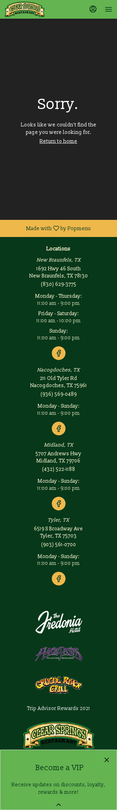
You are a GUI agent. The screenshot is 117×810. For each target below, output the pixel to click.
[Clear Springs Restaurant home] (33, 9)
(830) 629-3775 (58, 284)
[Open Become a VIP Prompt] (58, 804)
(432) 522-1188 (58, 469)
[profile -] (93, 9)
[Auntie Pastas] (58, 653)
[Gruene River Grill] (58, 684)
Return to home (58, 141)
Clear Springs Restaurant (58, 735)
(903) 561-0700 (58, 545)
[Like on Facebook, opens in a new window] (59, 360)
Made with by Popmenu (48, 228)
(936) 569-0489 (59, 394)
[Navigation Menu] (108, 9)
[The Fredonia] (58, 622)
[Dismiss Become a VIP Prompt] (106, 759)
